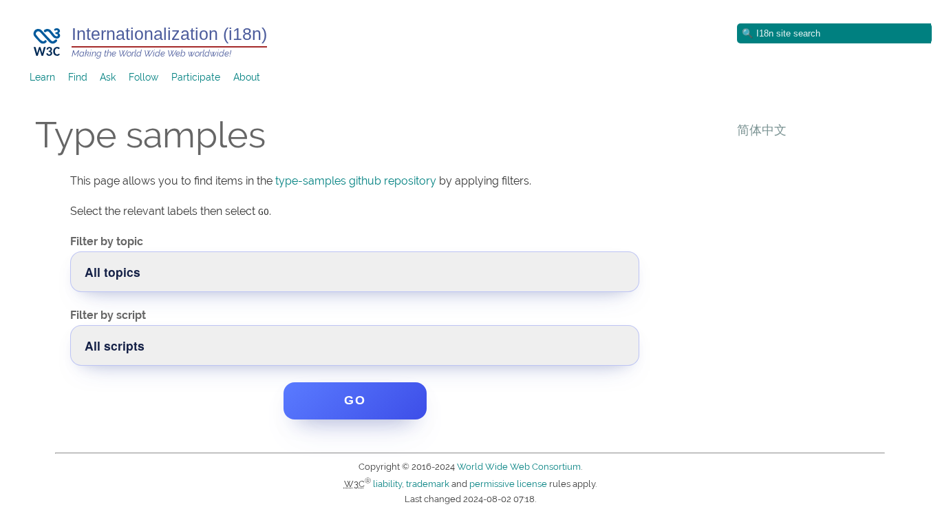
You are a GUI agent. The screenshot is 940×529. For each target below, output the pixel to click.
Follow (143, 77)
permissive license (508, 484)
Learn (42, 77)
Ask (108, 77)
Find (77, 77)
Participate (195, 77)
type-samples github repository (355, 180)
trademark (427, 484)
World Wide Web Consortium (519, 466)
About (246, 77)
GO (355, 400)
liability (387, 484)
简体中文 (762, 129)
